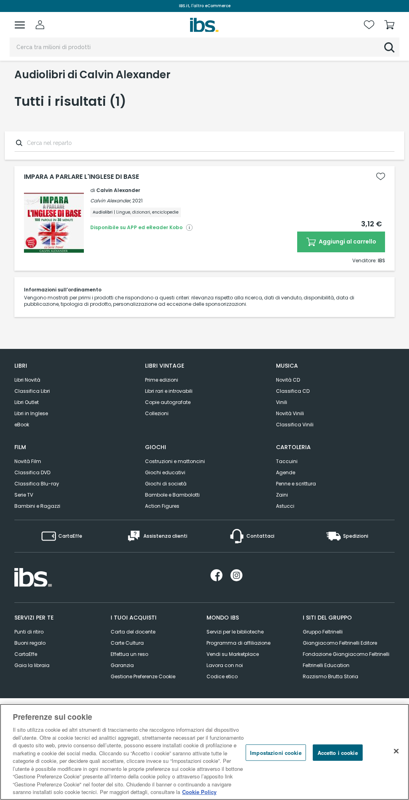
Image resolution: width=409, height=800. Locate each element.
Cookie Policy (199, 792)
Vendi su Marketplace (232, 654)
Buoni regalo (30, 643)
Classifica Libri (32, 391)
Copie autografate (168, 402)
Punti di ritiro (29, 631)
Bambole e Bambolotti (172, 494)
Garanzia (122, 665)
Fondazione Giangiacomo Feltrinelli (346, 654)
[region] (204, 752)
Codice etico (222, 676)
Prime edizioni (161, 379)
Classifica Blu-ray (36, 483)
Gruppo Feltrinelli (323, 631)
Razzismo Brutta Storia (330, 676)
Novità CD (288, 379)
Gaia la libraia (32, 665)
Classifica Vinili (295, 424)
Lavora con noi (224, 665)
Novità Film (27, 461)
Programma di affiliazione (238, 643)
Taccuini (287, 461)
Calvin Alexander (118, 190)
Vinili (281, 402)
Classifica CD (293, 391)
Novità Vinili (290, 413)
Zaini (282, 494)
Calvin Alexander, (110, 200)
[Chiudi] (396, 751)
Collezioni (157, 413)
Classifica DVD (32, 472)
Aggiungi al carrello (347, 242)
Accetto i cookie (338, 752)
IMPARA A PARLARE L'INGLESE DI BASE (81, 176)
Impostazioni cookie (275, 752)
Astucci (285, 506)
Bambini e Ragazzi (37, 506)
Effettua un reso (129, 654)
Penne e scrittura (296, 483)
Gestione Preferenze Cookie (143, 676)
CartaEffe (25, 654)
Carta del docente (133, 631)
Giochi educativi (165, 472)
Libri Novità (27, 379)
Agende (285, 472)
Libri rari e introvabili (169, 391)
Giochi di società (166, 483)
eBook (21, 424)
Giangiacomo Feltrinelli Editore (340, 643)
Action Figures (162, 506)
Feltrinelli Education (326, 665)
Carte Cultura (127, 643)
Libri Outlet (26, 402)
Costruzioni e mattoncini (175, 461)
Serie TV (23, 494)
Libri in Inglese (31, 413)
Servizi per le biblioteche (235, 631)
